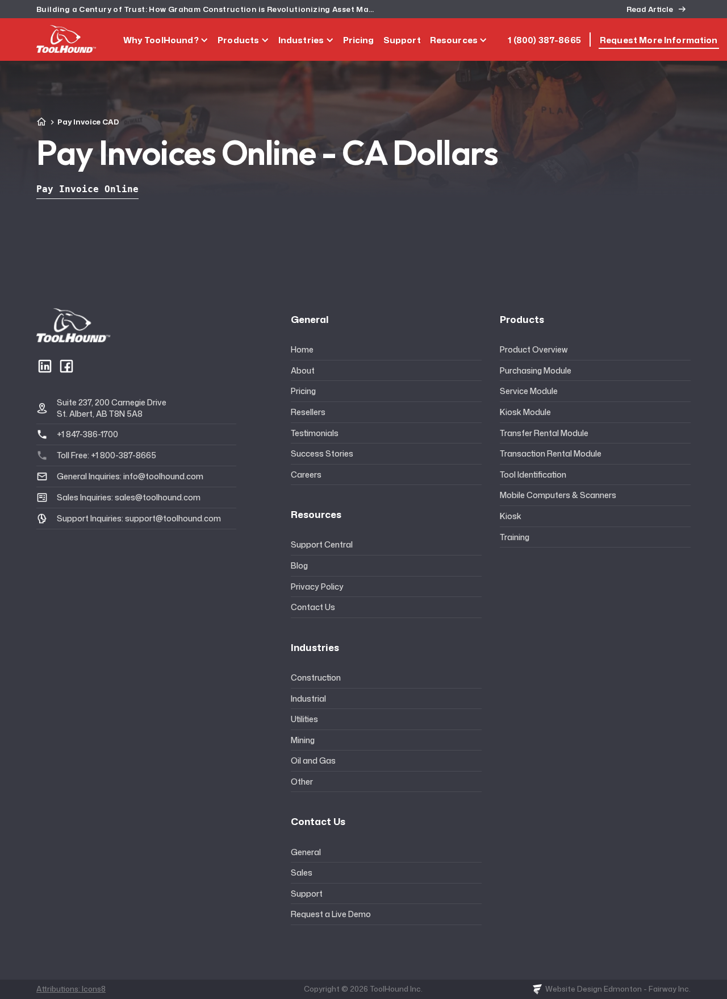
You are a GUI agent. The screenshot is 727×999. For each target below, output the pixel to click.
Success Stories (322, 453)
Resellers (308, 412)
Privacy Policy (317, 586)
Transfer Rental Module (544, 433)
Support (307, 893)
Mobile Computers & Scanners (558, 495)
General (306, 852)
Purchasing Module (535, 370)
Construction (316, 677)
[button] (166, 39)
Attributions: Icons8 (71, 989)
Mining (303, 740)
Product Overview (533, 349)
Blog (299, 565)
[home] (66, 38)
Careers (306, 474)
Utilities (304, 719)
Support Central (322, 544)
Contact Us (313, 607)
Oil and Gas (313, 760)
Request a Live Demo (331, 914)
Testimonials (315, 433)
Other (302, 781)
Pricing (303, 390)
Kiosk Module (525, 412)
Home (302, 349)
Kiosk (510, 516)
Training (514, 537)
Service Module (529, 390)
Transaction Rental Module (550, 453)
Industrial (308, 698)
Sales (301, 872)
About (303, 370)
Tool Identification (533, 474)
